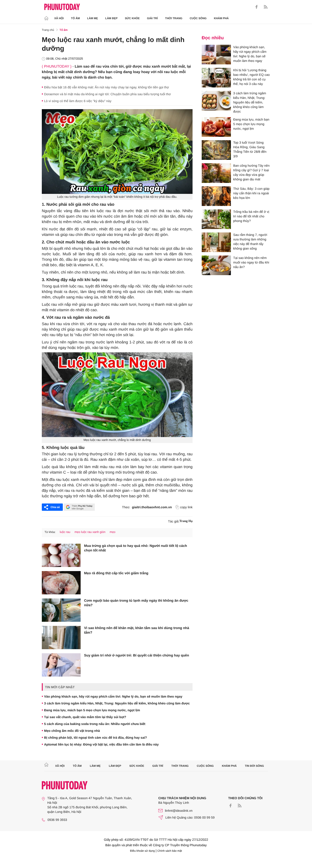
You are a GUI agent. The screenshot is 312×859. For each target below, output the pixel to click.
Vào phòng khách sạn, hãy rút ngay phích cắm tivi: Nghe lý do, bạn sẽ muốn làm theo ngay (113, 696)
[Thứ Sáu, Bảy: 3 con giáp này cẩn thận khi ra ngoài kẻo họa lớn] (216, 196)
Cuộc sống (198, 18)
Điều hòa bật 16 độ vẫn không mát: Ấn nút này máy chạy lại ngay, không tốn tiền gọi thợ (106, 87)
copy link (186, 507)
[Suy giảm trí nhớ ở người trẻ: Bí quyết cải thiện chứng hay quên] (61, 665)
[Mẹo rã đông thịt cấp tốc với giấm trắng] (61, 582)
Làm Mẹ (92, 18)
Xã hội (59, 18)
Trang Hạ (186, 521)
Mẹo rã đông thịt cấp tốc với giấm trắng (116, 573)
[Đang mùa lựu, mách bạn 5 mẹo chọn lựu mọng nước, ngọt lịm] (216, 127)
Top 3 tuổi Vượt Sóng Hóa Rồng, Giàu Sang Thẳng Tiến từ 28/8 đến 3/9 (250, 149)
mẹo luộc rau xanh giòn (89, 532)
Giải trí (152, 18)
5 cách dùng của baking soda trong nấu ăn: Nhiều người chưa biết (94, 724)
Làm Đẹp (111, 18)
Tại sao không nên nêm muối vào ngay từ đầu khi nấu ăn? (251, 262)
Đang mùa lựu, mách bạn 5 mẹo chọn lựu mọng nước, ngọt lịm (92, 710)
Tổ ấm (75, 18)
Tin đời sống (254, 765)
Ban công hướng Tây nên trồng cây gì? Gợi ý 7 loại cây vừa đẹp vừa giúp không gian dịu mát (251, 172)
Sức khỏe (132, 18)
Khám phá (221, 18)
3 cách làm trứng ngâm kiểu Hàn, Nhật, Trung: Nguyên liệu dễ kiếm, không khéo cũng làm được (117, 703)
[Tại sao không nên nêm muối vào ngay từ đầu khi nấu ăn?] (216, 265)
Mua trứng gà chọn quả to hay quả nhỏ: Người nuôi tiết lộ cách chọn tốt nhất (135, 548)
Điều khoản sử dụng (142, 850)
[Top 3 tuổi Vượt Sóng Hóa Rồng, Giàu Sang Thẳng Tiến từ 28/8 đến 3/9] (216, 150)
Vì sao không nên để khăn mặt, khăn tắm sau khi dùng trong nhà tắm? (136, 630)
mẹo (112, 532)
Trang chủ (48, 30)
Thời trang (173, 18)
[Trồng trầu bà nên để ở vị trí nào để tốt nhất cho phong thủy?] (216, 219)
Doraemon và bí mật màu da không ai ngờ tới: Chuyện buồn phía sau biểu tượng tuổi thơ (107, 94)
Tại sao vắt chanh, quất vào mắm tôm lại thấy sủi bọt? (85, 717)
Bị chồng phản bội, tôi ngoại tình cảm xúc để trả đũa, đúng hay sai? (95, 737)
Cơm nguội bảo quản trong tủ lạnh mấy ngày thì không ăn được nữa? (136, 603)
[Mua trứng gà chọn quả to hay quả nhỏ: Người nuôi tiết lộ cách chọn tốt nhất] (61, 555)
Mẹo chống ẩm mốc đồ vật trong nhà (72, 731)
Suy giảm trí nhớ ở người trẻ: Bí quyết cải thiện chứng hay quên (136, 655)
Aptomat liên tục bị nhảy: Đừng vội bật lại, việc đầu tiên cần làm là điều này (101, 744)
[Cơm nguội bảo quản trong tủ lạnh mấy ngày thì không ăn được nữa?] (61, 610)
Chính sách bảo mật (169, 850)
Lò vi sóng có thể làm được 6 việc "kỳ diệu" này (77, 101)
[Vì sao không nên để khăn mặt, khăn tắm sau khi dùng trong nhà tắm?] (61, 637)
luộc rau (65, 532)
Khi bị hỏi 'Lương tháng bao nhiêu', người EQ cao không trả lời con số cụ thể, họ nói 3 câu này (251, 77)
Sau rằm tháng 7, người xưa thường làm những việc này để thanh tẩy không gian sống (250, 241)
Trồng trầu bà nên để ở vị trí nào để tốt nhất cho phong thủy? (251, 216)
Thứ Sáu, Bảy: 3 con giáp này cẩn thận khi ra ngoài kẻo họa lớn (251, 193)
